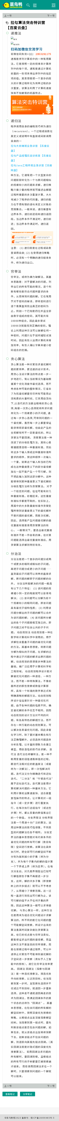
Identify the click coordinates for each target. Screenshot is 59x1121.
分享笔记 (27, 1094)
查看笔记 (10, 1094)
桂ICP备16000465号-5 (43, 1117)
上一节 (8, 15)
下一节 (51, 15)
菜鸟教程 (11, 1117)
